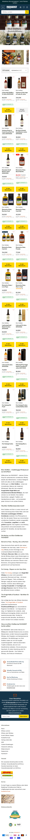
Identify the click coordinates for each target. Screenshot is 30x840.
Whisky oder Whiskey (7, 733)
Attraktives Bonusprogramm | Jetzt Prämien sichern (15, 2)
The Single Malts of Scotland (14, 602)
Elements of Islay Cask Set (7, 248)
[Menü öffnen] (3, 7)
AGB (2, 742)
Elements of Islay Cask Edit (20, 210)
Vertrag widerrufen (6, 740)
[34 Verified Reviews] (15, 821)
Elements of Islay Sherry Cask (20, 286)
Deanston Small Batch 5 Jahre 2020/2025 (6, 171)
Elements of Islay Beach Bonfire (20, 170)
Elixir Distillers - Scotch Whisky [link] (15, 30)
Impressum (4, 753)
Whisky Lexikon (5, 731)
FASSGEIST (17, 832)
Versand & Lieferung (7, 747)
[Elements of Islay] (13, 57)
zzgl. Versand (8, 99)
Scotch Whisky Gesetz (7, 735)
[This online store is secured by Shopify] (17, 824)
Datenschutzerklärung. (15, 712)
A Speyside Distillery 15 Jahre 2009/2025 (8, 93)
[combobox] (15, 12)
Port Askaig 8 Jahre (7, 444)
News (2, 728)
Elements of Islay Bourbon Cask (7, 210)
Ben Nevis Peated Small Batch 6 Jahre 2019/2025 (21, 132)
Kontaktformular (11, 687)
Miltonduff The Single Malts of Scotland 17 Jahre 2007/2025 (22, 366)
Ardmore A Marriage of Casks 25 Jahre (22, 93)
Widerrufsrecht (5, 749)
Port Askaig (8, 573)
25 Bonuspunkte (11, 702)
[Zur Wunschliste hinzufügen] (13, 77)
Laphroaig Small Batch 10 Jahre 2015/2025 (6, 326)
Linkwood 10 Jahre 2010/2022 (21, 326)
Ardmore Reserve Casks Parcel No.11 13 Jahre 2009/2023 (8, 132)
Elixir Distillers (5, 90)
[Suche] (27, 12)
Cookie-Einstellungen (7, 744)
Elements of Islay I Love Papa (7, 286)
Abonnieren (23, 716)
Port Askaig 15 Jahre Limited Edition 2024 (22, 405)
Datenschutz (4, 751)
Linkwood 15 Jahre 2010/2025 (7, 365)
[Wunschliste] (24, 7)
